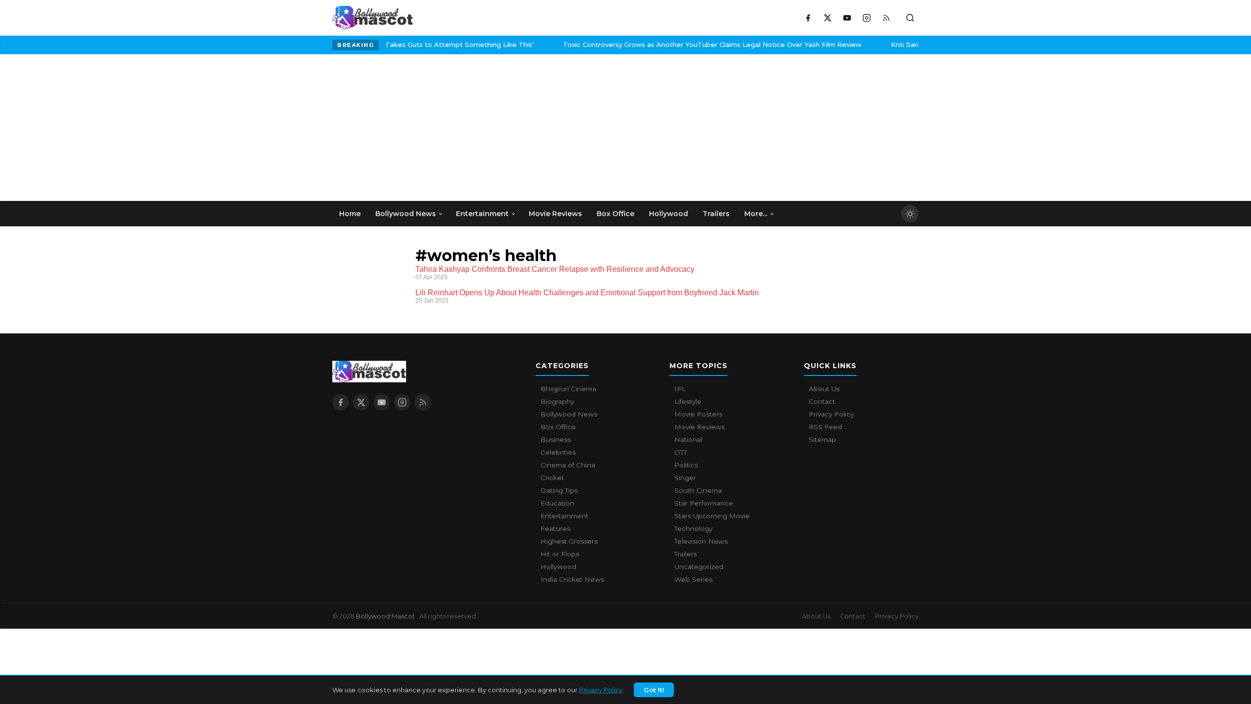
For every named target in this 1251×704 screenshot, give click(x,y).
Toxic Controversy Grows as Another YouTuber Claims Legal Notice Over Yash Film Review (390, 44)
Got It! (654, 690)
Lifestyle (687, 401)
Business (555, 439)
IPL (680, 389)
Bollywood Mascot (386, 616)
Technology (693, 528)
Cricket (552, 478)
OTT (680, 452)
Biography (557, 401)
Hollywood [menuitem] (668, 213)
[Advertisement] (405, 127)
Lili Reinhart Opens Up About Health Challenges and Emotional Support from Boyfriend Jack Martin (587, 292)
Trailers (685, 554)
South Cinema (698, 490)
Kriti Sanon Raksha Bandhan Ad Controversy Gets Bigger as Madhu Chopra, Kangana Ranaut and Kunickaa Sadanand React (772, 44)
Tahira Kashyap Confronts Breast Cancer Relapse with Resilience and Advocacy (554, 269)
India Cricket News (572, 579)
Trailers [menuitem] (716, 213)
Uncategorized (698, 567)
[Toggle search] (910, 17)
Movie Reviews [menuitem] (555, 213)
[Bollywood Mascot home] (372, 17)
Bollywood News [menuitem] (405, 213)
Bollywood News (568, 414)
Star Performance (703, 503)
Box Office (558, 427)
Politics (686, 465)
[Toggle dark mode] (910, 213)
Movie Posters (698, 414)
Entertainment (564, 516)
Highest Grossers (569, 541)
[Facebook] (807, 17)
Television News (701, 541)
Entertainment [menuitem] (482, 213)
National (688, 439)
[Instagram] (866, 17)
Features (555, 528)
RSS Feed (825, 427)
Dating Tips (559, 490)
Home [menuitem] (350, 213)
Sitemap (822, 439)
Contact (822, 401)
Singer (685, 478)
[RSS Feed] (886, 17)
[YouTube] (847, 17)
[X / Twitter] (827, 17)
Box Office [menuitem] (615, 213)
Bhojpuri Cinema (568, 389)
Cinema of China (567, 465)
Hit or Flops (559, 554)
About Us (824, 389)
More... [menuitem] (755, 213)
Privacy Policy (601, 690)
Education (557, 503)
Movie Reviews (699, 427)
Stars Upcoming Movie (712, 516)
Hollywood (558, 567)
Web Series (693, 579)
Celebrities (558, 452)
